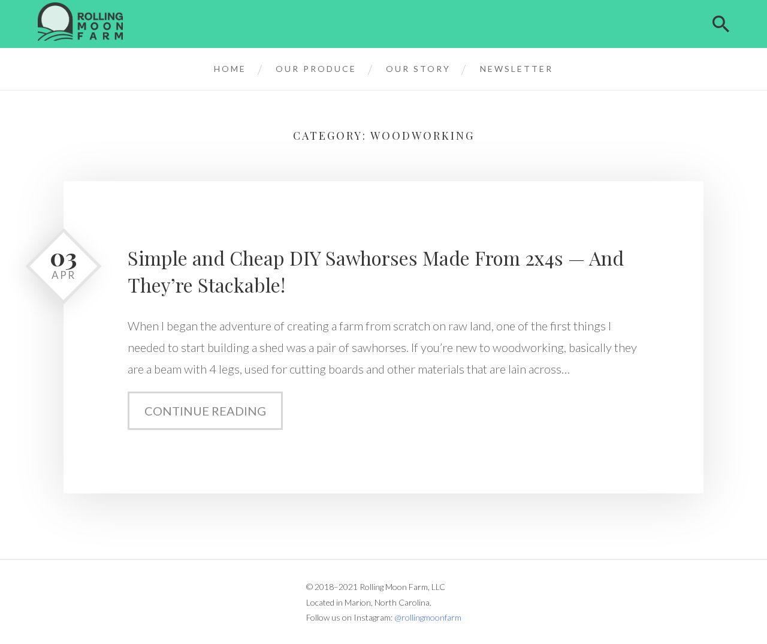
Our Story (418, 69)
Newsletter (516, 69)
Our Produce (316, 69)
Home (230, 69)
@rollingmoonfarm (427, 617)
